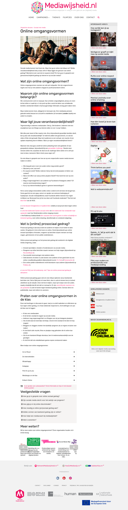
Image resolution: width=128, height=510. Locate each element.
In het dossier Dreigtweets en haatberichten (36, 206)
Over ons (79, 17)
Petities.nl (26, 265)
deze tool (23, 200)
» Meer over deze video (98, 48)
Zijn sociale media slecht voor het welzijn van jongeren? (44, 400)
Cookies (56, 485)
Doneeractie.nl (69, 260)
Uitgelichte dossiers (26, 27)
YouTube (99, 306)
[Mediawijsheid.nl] (64, 7)
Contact (90, 17)
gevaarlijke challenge (55, 148)
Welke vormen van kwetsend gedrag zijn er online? (42, 412)
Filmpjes (67, 17)
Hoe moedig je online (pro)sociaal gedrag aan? (40, 408)
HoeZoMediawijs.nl (72, 466)
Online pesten (100, 312)
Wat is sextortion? (29, 420)
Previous (23, 447)
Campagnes (42, 17)
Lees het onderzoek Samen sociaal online (36, 211)
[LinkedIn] (57, 478)
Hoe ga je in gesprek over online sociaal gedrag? (41, 396)
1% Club (59, 260)
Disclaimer (46, 485)
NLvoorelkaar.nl (28, 253)
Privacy (64, 485)
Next (74, 447)
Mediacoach (100, 294)
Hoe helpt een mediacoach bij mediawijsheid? (40, 416)
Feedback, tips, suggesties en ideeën (81, 485)
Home (31, 17)
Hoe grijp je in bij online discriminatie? (37, 404)
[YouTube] (64, 478)
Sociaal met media (40, 27)
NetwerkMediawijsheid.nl (47, 466)
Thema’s (56, 17)
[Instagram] (70, 478)
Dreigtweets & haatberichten (105, 300)
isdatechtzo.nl (96, 466)
